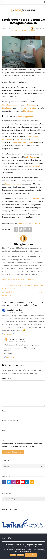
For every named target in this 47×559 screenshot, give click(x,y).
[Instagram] (13, 482)
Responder (8, 334)
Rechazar (20, 554)
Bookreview (7, 139)
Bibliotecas (17, 30)
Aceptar (13, 554)
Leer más (30, 555)
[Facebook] (16, 229)
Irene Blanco (23, 223)
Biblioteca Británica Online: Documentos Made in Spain (35, 289)
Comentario (7, 378)
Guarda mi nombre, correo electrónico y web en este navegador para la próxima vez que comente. (22, 445)
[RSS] (32, 482)
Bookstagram (32, 136)
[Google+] (26, 229)
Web (4, 431)
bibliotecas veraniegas (11, 105)
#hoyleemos (31, 157)
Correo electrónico (10, 421)
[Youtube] (23, 482)
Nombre (5, 411)
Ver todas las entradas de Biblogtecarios (18, 279)
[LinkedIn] (30, 229)
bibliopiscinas (30, 105)
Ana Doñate (35, 223)
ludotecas (6, 108)
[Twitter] (21, 229)
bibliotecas (28, 111)
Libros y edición (28, 30)
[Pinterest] (18, 482)
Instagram (25, 116)
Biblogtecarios (39, 28)
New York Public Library (23, 142)
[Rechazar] (44, 550)
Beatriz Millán (35, 166)
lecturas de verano (13, 184)
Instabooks (19, 139)
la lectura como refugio (28, 108)
